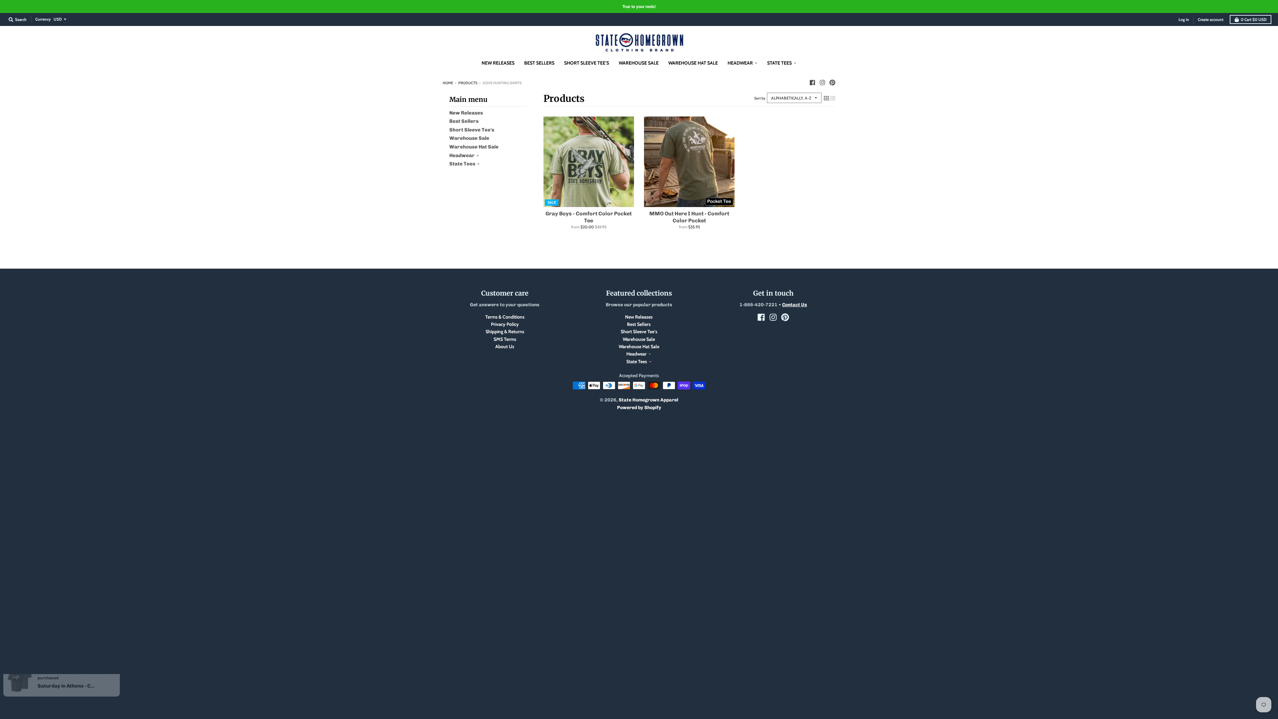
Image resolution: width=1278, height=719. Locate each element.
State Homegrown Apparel (648, 400)
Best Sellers (464, 121)
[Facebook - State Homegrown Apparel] (812, 83)
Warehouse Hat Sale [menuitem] (693, 63)
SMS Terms (505, 339)
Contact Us (794, 305)
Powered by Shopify (639, 407)
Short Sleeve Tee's (471, 130)
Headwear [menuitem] (740, 63)
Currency (43, 19)
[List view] (832, 98)
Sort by (759, 98)
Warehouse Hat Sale (474, 147)
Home (448, 83)
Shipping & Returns (505, 332)
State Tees (462, 164)
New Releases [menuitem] (498, 63)
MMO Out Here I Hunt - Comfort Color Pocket (689, 217)
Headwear (462, 155)
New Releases (466, 113)
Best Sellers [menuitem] (539, 63)
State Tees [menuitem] (779, 63)
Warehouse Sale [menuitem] (639, 63)
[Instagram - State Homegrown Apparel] (822, 83)
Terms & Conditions (505, 317)
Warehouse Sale (469, 138)
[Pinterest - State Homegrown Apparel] (832, 83)
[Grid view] (826, 98)
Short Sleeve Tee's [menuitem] (586, 63)
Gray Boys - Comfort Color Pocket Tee (588, 217)
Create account (1210, 19)
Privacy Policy (505, 324)
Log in (1183, 19)
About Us (504, 347)
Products (467, 83)
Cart (1254, 19)
